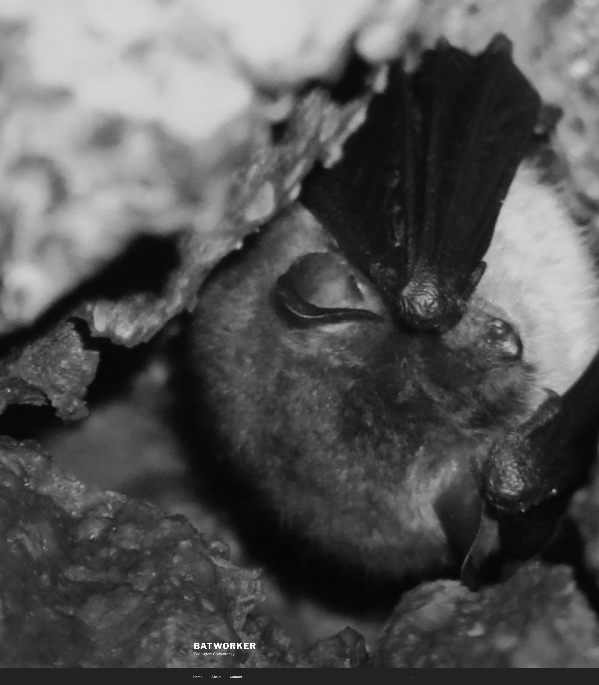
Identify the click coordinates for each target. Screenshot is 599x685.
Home (197, 677)
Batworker (225, 646)
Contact (236, 677)
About (216, 677)
